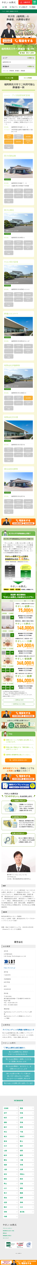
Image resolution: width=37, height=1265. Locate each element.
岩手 (5, 1113)
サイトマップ (6, 1238)
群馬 (21, 1127)
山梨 (5, 1150)
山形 (21, 1117)
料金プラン (15, 7)
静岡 (21, 1155)
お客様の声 (24, 7)
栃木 (5, 1127)
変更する (31, 58)
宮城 (21, 1113)
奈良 (5, 1174)
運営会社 (5, 1233)
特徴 (6, 7)
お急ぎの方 (27, 2)
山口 (5, 1188)
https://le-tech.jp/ (9, 968)
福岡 (21, 1197)
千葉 (21, 1132)
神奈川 (22, 1136)
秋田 (5, 1117)
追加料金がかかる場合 (19, 704)
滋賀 (5, 1165)
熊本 (5, 1207)
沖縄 (5, 1216)
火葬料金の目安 (19, 700)
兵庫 (21, 1169)
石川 (5, 1146)
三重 (21, 1160)
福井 (21, 1146)
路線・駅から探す (27, 53)
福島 (5, 1122)
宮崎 (5, 1212)
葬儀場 (33, 7)
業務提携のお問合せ (7, 1235)
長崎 (21, 1202)
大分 (21, 1207)
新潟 (5, 1141)
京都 (21, 1165)
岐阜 (5, 1155)
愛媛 (21, 1193)
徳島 (21, 1188)
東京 (5, 1136)
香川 (5, 1193)
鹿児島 (22, 1212)
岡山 (5, 1183)
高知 (5, 1197)
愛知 (5, 1160)
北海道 (6, 1108)
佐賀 (5, 1202)
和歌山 (22, 1174)
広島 (21, 1183)
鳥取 (5, 1179)
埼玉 (5, 1132)
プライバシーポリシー (7, 1228)
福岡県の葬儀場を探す (19, 760)
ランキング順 (9, 78)
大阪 (5, 1169)
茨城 (21, 1122)
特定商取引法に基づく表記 (8, 1230)
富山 (21, 1141)
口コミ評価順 (28, 78)
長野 (21, 1150)
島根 (21, 1179)
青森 (21, 1108)
